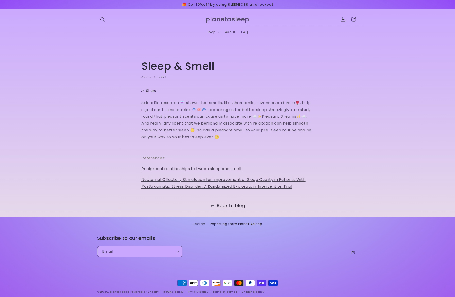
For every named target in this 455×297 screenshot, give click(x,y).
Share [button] (151, 90)
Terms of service (225, 291)
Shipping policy (253, 291)
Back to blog (231, 206)
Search (199, 224)
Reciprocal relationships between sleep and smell (191, 169)
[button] (102, 19)
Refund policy (173, 291)
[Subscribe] (177, 251)
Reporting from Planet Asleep (236, 224)
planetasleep (119, 292)
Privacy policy (198, 291)
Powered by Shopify (144, 292)
